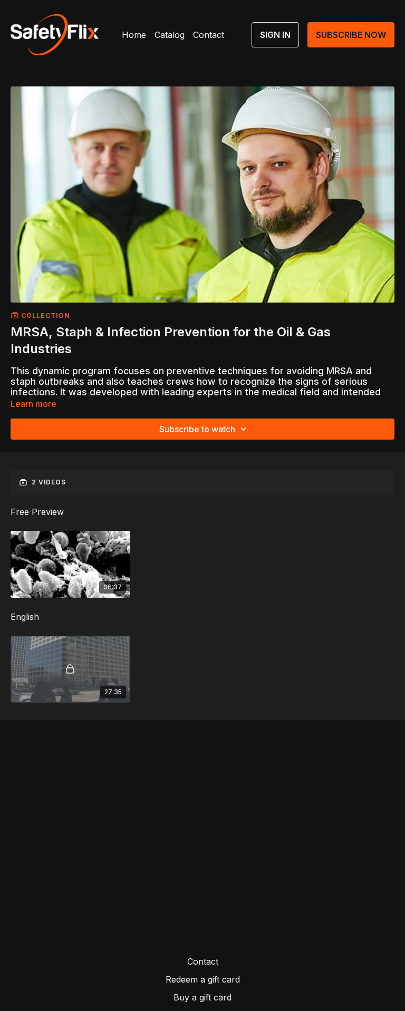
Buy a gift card (202, 997)
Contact (208, 35)
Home (134, 35)
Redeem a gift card (203, 979)
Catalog (170, 35)
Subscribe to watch (197, 429)
